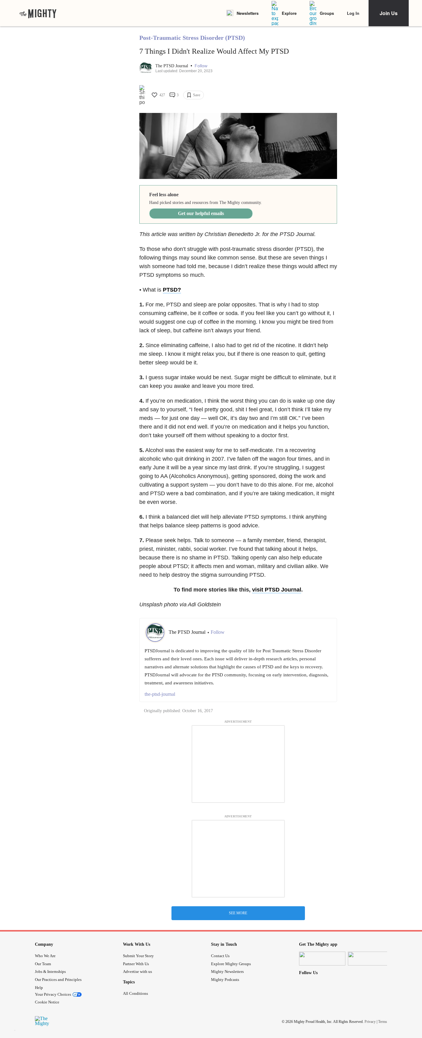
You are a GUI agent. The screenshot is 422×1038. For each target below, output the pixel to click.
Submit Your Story (138, 955)
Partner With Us (136, 963)
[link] (38, 13)
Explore (289, 13)
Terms (382, 1021)
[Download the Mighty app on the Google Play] (371, 958)
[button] (201, 66)
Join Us (389, 13)
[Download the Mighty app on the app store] (322, 958)
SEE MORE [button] (238, 913)
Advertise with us (137, 971)
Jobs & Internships (50, 971)
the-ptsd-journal (160, 694)
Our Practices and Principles (58, 979)
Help (39, 987)
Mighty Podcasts (225, 979)
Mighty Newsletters (227, 971)
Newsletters (248, 13)
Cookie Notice (47, 1002)
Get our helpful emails (201, 213)
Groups (327, 13)
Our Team (43, 963)
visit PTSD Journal (276, 590)
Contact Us (220, 955)
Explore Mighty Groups (231, 963)
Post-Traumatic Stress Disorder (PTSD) (192, 37)
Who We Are (45, 955)
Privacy (370, 1021)
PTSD (170, 290)
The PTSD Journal (172, 66)
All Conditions (135, 993)
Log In (353, 13)
